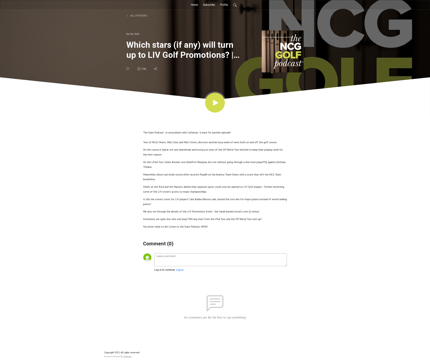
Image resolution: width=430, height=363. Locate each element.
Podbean (127, 356)
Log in (179, 269)
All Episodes (138, 15)
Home (194, 4)
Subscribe (209, 4)
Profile (224, 4)
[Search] (235, 5)
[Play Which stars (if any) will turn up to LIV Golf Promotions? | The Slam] (215, 103)
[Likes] (128, 69)
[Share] (156, 68)
